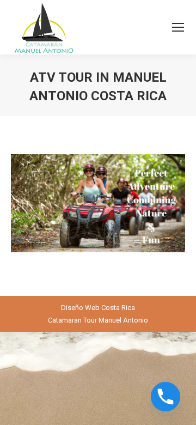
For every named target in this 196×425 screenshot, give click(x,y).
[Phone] (165, 396)
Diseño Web (80, 307)
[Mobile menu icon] (178, 27)
